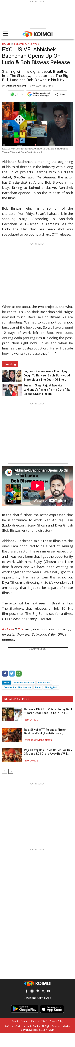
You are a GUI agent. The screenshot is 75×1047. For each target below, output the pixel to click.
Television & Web (26, 44)
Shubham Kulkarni (16, 85)
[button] (60, 94)
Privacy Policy (56, 1020)
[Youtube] (48, 991)
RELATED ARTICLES (16, 699)
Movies (66, 1026)
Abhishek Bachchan (24, 682)
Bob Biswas (44, 682)
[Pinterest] (37, 991)
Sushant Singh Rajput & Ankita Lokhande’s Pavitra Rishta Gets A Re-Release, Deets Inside (47, 389)
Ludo (38, 687)
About (15, 1020)
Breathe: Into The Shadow (17, 687)
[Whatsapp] (19, 675)
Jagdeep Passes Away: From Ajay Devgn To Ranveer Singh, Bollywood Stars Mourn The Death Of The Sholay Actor (46, 376)
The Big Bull (51, 687)
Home (6, 44)
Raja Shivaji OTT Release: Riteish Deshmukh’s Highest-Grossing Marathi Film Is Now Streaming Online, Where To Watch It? (45, 731)
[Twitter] (12, 675)
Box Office (31, 720)
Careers (35, 1020)
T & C (44, 1020)
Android (8, 629)
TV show (27, 1029)
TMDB (50, 1029)
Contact (25, 1020)
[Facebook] (5, 675)
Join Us (19, 94)
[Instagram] (32, 991)
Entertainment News (38, 740)
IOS (20, 629)
